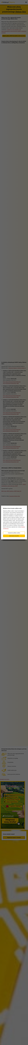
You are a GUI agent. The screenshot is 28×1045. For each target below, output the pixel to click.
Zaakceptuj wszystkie (14, 536)
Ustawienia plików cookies (14, 533)
